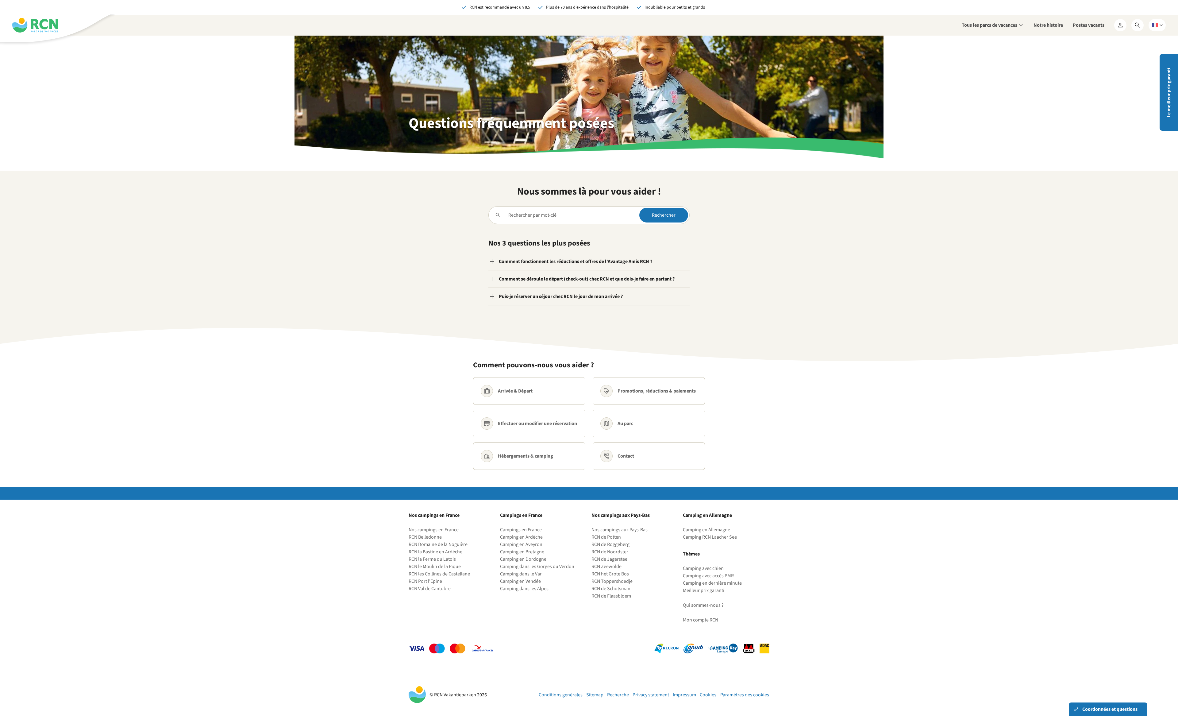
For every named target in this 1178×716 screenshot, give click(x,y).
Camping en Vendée (520, 581)
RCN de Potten (606, 537)
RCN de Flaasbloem (611, 596)
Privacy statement (651, 694)
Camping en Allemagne (706, 529)
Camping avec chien (703, 568)
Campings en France (521, 529)
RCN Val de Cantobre (430, 588)
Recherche (618, 694)
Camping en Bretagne (522, 551)
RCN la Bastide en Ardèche (435, 551)
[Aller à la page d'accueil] (35, 25)
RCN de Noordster (609, 551)
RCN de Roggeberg (610, 544)
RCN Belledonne (425, 537)
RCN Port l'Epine (425, 581)
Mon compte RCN (700, 620)
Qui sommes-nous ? (703, 605)
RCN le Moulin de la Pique (435, 566)
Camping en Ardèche (521, 537)
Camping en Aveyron (521, 544)
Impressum (684, 694)
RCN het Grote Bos (610, 574)
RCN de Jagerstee (609, 559)
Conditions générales (561, 694)
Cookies (708, 694)
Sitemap (594, 694)
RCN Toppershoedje (612, 581)
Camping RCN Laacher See (710, 537)
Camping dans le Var (521, 574)
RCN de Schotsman (610, 588)
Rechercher (664, 215)
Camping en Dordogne (523, 559)
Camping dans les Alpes (524, 588)
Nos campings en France (434, 529)
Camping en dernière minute (712, 583)
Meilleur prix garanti (703, 590)
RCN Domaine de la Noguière (438, 544)
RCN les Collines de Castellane (439, 574)
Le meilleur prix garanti (1168, 92)
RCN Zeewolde (606, 566)
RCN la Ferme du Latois (432, 559)
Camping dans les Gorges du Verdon (537, 566)
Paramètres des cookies (744, 694)
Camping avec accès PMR (708, 575)
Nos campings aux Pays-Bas (619, 529)
